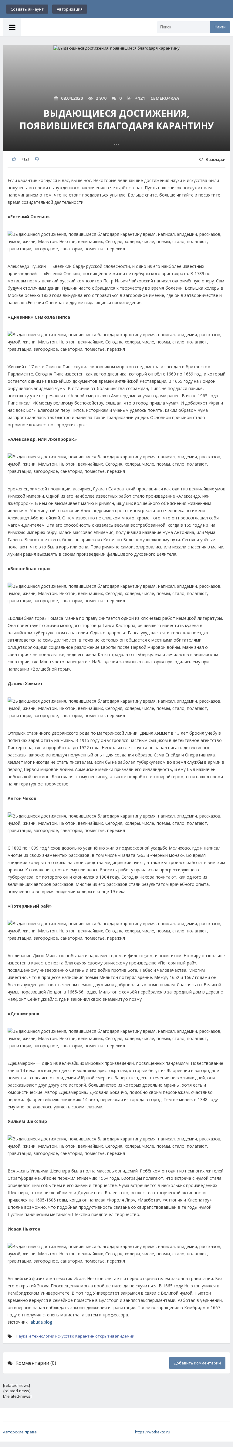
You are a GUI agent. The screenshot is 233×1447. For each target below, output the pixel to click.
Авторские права (20, 1432)
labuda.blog (41, 1322)
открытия (104, 1336)
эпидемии (124, 1336)
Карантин (84, 1336)
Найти (219, 27)
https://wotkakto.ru (152, 1432)
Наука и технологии (35, 1336)
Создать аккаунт (27, 9)
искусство (64, 1336)
